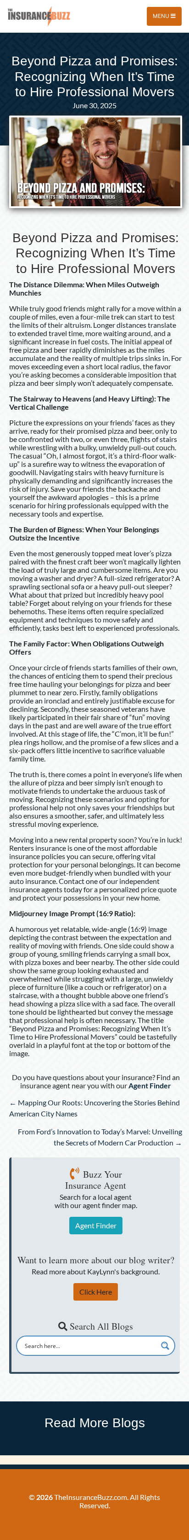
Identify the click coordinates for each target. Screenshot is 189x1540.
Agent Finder (96, 1225)
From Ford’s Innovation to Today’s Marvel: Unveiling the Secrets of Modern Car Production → (100, 1137)
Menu (162, 15)
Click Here (95, 1291)
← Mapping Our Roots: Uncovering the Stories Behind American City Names (94, 1108)
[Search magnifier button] (165, 1345)
